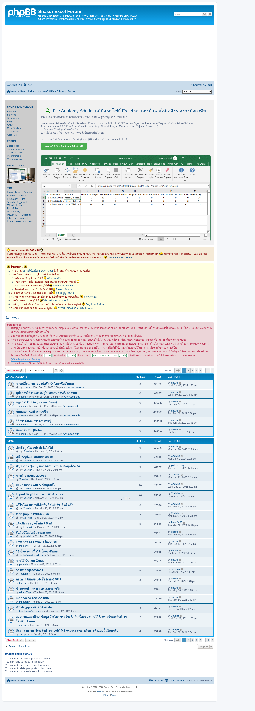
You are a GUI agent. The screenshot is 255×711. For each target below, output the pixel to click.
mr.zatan (24, 601)
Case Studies (14, 128)
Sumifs (11, 195)
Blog (9, 121)
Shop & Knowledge (20, 106)
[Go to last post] (180, 382)
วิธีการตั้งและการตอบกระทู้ (33, 420)
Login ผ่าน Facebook (64, 285)
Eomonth (23, 218)
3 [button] (192, 370)
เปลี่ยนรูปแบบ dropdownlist (34, 456)
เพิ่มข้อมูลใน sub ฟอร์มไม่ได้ (34, 447)
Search (11, 202)
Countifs (21, 195)
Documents (13, 118)
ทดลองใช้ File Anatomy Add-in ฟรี (64, 146)
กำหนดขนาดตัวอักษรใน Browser (75, 308)
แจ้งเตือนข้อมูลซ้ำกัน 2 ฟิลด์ (34, 523)
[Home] (22, 12)
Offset (10, 205)
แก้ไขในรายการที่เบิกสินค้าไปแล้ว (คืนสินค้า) (45, 504)
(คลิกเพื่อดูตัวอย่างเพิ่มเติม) (25, 359)
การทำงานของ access (31, 475)
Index (10, 192)
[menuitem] (28, 85)
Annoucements (76, 387)
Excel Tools (15, 165)
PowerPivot (13, 214)
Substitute (27, 214)
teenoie (23, 583)
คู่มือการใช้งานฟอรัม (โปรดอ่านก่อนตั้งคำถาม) (46, 393)
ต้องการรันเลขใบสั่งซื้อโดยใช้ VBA (39, 579)
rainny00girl (25, 592)
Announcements (15, 149)
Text (30, 221)
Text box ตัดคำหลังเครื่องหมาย (36, 542)
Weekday (21, 221)
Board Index (13, 146)
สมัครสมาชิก (54, 278)
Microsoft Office (15, 152)
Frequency (12, 199)
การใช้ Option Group (30, 560)
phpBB (100, 692)
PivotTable (12, 208)
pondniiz (27, 536)
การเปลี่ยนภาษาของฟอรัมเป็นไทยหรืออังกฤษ (45, 383)
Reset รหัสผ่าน (64, 289)
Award (10, 125)
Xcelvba (27, 451)
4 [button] (196, 370)
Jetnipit (23, 625)
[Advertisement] (109, 53)
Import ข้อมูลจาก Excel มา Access (39, 494)
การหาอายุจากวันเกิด (29, 570)
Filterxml (11, 218)
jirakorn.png (177, 465)
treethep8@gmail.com (31, 611)
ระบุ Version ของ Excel (120, 257)
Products (11, 111)
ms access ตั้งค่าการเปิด (32, 598)
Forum (11, 141)
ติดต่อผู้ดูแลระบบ (65, 293)
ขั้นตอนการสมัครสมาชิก (32, 411)
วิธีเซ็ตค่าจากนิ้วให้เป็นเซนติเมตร (37, 551)
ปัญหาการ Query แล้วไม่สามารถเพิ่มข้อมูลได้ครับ (48, 466)
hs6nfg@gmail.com (33, 555)
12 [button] (207, 370)
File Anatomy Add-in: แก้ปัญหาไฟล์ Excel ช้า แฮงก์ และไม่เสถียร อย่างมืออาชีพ (129, 110)
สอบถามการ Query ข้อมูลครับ (35, 484)
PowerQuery (13, 211)
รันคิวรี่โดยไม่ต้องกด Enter (33, 532)
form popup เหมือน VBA (32, 514)
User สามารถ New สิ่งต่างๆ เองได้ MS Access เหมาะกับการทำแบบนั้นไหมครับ (67, 630)
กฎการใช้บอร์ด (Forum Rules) (36, 402)
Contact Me (13, 131)
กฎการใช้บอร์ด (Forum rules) (37, 270)
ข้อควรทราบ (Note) (29, 430)
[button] (177, 370)
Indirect (20, 205)
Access (12, 317)
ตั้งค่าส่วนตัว (90, 296)
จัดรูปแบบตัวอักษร (95, 304)
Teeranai (23, 573)
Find (23, 199)
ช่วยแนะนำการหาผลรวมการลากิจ (38, 588)
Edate (10, 221)
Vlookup (28, 192)
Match (18, 192)
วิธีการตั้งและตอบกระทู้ (55, 300)
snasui (26, 387)
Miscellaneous (14, 159)
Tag (9, 188)
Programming (14, 156)
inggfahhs (24, 545)
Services (11, 114)
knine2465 (28, 527)
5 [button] (200, 370)
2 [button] (188, 370)
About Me (12, 135)
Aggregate (22, 202)
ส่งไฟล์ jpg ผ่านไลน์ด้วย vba (34, 607)
